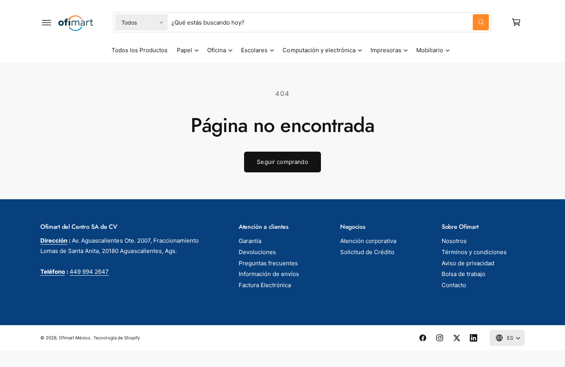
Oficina (216, 50)
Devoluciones (257, 252)
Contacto (454, 285)
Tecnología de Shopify (116, 338)
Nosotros (454, 241)
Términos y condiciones (474, 252)
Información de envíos (269, 274)
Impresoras (386, 50)
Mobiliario (429, 50)
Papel (184, 50)
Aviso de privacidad (468, 263)
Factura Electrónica (265, 285)
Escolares (254, 50)
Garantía (250, 241)
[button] (46, 22)
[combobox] (330, 22)
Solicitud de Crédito (367, 252)
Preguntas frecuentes (268, 263)
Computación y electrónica (318, 50)
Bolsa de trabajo (463, 274)
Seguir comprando (282, 161)
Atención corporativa (368, 241)
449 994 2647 (89, 271)
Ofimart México (74, 338)
